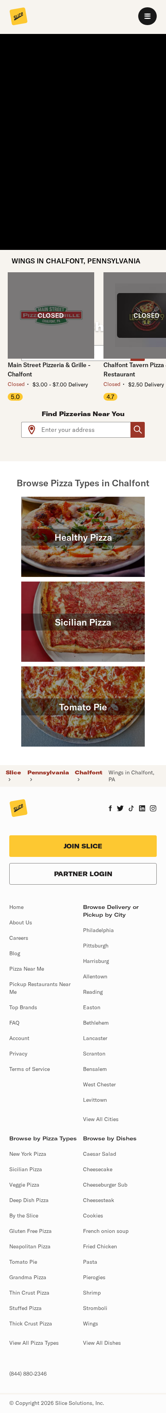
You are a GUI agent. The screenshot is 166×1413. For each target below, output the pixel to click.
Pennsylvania (48, 772)
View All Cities (101, 1119)
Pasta (90, 1261)
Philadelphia (98, 930)
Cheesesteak (98, 1200)
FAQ (14, 1022)
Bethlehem (96, 1022)
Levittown (95, 1099)
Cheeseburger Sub (105, 1184)
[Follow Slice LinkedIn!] (142, 809)
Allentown (95, 976)
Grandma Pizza (27, 1277)
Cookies (93, 1215)
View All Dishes (102, 1342)
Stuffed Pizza (25, 1308)
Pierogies (94, 1277)
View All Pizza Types (34, 1342)
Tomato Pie (23, 1261)
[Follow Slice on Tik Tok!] (131, 809)
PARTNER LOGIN (83, 874)
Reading (93, 991)
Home (16, 907)
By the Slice (23, 1215)
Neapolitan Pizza (30, 1246)
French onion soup (106, 1231)
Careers (18, 937)
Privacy (18, 1053)
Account (19, 1038)
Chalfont (88, 772)
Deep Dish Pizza (29, 1200)
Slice (13, 772)
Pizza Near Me (26, 968)
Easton (91, 1007)
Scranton (94, 1053)
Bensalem (95, 1069)
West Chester (99, 1084)
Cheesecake (97, 1169)
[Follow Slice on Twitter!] (120, 809)
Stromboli (95, 1308)
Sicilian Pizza (25, 1169)
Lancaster (95, 1038)
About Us (20, 922)
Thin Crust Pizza (29, 1292)
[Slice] (18, 17)
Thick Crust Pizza (30, 1323)
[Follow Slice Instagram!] (153, 809)
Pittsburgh (95, 945)
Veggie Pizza (24, 1184)
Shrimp (92, 1292)
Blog (14, 953)
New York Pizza (27, 1153)
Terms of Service (29, 1069)
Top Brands (23, 1007)
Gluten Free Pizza (30, 1231)
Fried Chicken (100, 1246)
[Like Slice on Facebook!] (110, 809)
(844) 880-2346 (28, 1373)
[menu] (147, 16)
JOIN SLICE (83, 846)
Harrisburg (96, 961)
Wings (90, 1323)
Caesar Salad (99, 1153)
